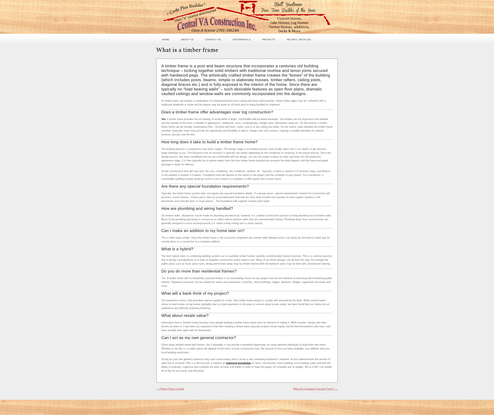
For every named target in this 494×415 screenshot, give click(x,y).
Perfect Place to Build (170, 388)
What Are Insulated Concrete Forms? (315, 388)
